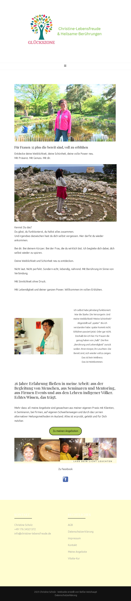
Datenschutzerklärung (80, 531)
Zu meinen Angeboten (65, 431)
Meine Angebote (77, 551)
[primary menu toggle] (65, 66)
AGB (70, 524)
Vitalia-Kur (74, 558)
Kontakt (72, 545)
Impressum (74, 538)
